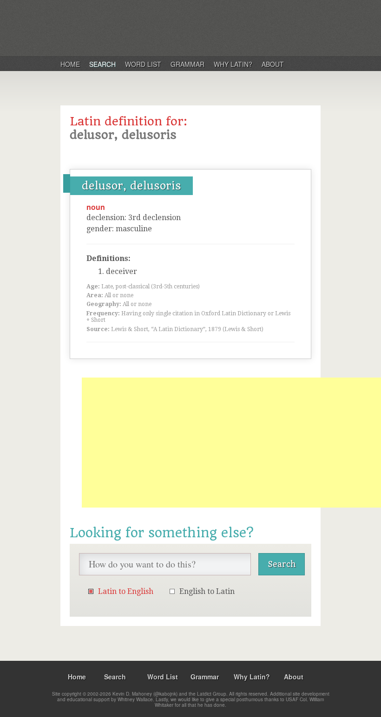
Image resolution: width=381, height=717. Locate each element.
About (273, 64)
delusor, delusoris (131, 185)
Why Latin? (233, 64)
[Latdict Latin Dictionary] (180, 27)
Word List (143, 64)
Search (102, 64)
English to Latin (207, 591)
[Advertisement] (231, 443)
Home (70, 64)
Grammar (187, 64)
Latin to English (125, 591)
